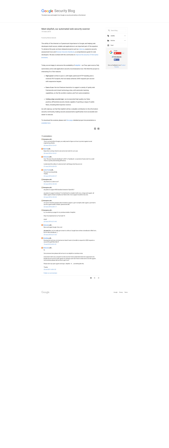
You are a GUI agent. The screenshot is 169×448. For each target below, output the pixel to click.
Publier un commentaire (50, 273)
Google (116, 292)
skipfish (77, 65)
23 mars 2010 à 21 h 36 (50, 234)
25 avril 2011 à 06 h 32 (50, 269)
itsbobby (45, 238)
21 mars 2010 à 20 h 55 (50, 166)
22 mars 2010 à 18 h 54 (50, 197)
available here (45, 123)
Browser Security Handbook (65, 52)
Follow (117, 59)
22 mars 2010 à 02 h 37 (50, 176)
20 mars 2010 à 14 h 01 (50, 153)
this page (69, 120)
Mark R (45, 149)
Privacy (121, 292)
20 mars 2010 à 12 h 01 (50, 145)
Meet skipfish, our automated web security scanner (65, 29)
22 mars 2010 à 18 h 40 (50, 184)
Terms (126, 292)
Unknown (46, 157)
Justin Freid (46, 170)
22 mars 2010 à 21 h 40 (50, 221)
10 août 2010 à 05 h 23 (50, 244)
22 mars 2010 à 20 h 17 (50, 206)
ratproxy (81, 49)
